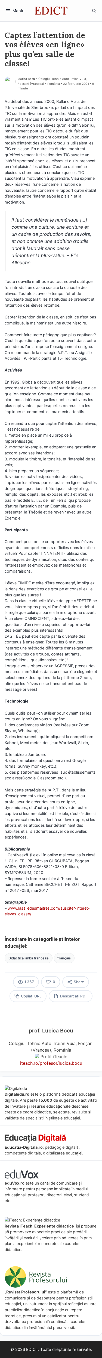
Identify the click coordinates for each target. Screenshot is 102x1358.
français (64, 958)
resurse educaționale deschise (59, 1106)
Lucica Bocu (26, 79)
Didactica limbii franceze (28, 958)
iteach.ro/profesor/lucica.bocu (51, 1063)
